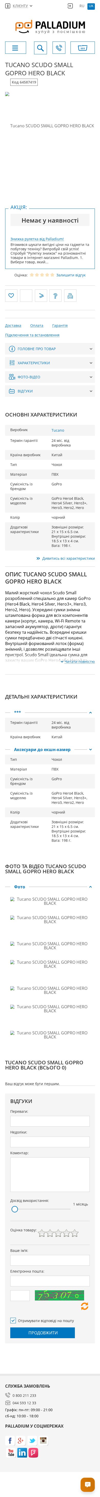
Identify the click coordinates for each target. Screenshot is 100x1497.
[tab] (50, 713)
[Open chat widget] (88, 1485)
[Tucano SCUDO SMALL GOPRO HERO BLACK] (50, 126)
